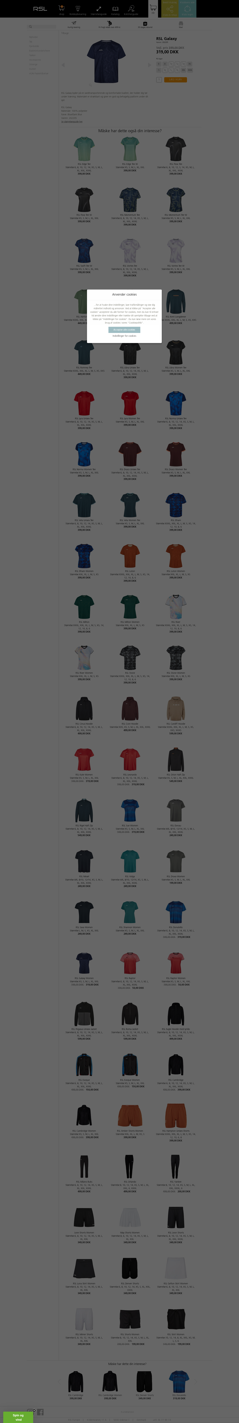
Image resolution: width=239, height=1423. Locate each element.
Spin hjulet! (119, 741)
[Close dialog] (149, 661)
